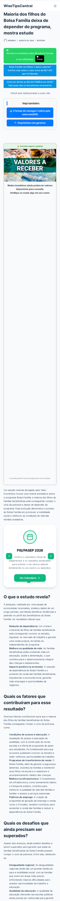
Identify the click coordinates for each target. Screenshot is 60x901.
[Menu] (55, 6)
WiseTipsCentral (18, 6)
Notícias (41, 40)
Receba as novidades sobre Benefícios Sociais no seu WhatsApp (30, 56)
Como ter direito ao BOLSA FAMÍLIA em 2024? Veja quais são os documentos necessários (30, 84)
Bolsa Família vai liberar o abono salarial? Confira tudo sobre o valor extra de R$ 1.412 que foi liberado (30, 70)
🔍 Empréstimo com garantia (29, 122)
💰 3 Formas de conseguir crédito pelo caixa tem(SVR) (30, 112)
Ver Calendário (28, 578)
